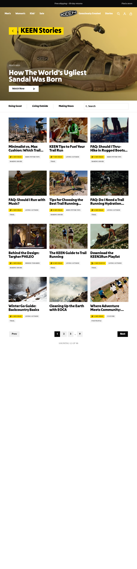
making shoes (16, 161)
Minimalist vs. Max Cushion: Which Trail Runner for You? (25, 148)
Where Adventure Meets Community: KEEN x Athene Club (106, 308)
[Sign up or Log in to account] (124, 14)
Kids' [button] (32, 14)
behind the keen (32, 263)
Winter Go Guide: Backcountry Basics (24, 308)
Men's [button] (8, 14)
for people (96, 321)
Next (124, 334)
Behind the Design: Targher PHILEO (24, 255)
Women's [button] (20, 14)
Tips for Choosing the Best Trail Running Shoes (66, 202)
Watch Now (18, 89)
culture (110, 316)
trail (53, 161)
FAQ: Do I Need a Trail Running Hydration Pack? (107, 202)
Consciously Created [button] (90, 14)
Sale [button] (42, 14)
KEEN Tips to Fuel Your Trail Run (67, 148)
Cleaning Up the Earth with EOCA (66, 308)
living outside (72, 157)
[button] (130, 14)
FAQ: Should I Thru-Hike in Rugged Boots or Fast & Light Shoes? (107, 148)
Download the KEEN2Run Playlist (105, 255)
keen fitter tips (32, 157)
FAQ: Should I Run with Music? (27, 201)
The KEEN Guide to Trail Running (68, 255)
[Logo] (68, 13)
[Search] (118, 14)
